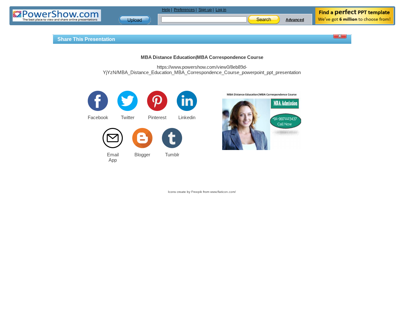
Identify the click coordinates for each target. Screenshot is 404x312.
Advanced (295, 20)
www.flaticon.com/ (223, 192)
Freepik (196, 192)
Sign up (205, 10)
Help (166, 10)
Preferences (184, 10)
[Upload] (135, 20)
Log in (221, 10)
